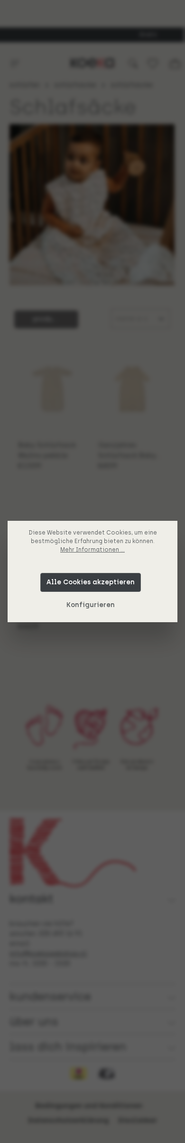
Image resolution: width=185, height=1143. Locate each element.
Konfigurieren (90, 605)
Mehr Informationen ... (92, 549)
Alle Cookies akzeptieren (90, 582)
